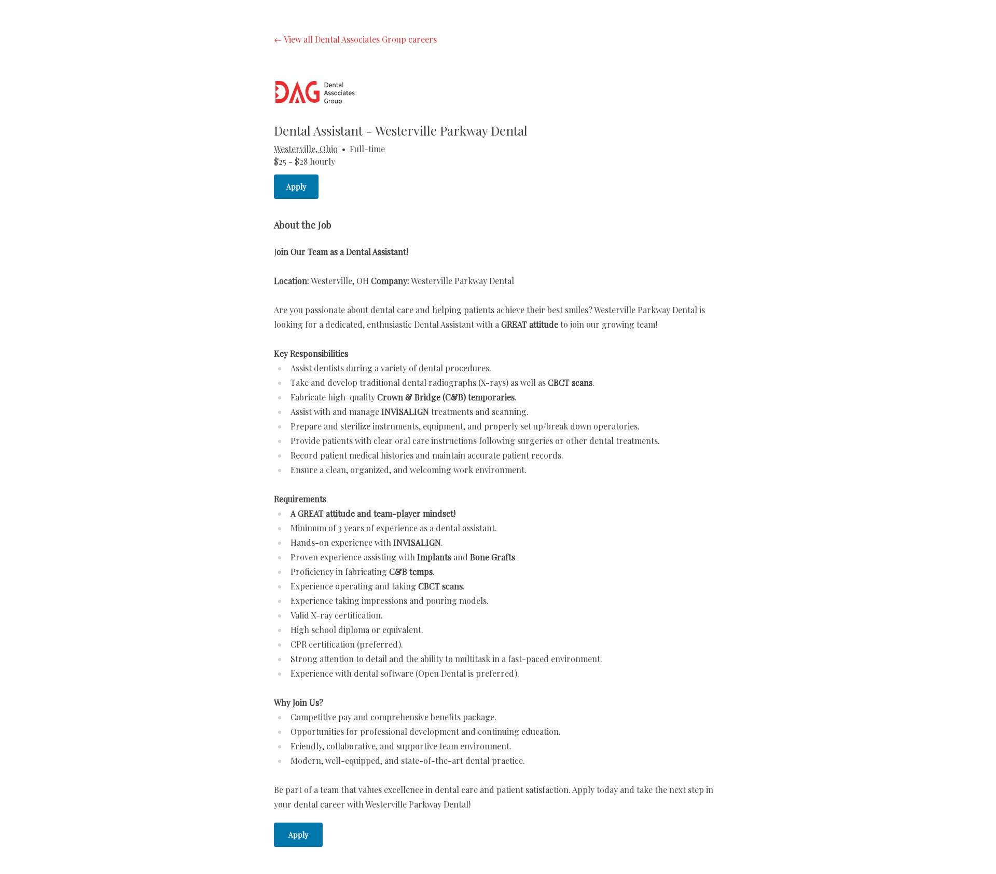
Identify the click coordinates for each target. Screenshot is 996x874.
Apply (296, 187)
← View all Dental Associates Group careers (355, 39)
